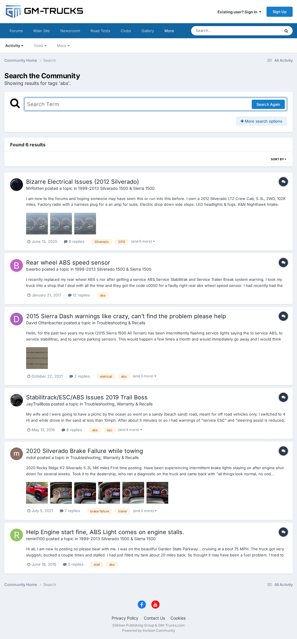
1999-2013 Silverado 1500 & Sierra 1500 (116, 188)
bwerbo (33, 269)
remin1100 (35, 538)
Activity (12, 45)
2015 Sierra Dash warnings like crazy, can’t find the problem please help (126, 316)
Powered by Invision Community (148, 630)
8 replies (73, 429)
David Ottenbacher (44, 322)
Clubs (126, 30)
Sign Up (280, 11)
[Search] (286, 30)
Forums (16, 30)
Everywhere (262, 30)
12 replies (81, 295)
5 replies (75, 564)
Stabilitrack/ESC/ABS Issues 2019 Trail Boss (87, 397)
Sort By (278, 159)
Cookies (178, 618)
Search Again (268, 104)
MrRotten (35, 188)
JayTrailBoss (38, 403)
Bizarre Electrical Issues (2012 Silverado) (82, 181)
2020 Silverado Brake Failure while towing (84, 450)
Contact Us (154, 618)
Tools (38, 45)
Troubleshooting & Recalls (121, 322)
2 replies (81, 376)
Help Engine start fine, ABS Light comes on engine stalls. (105, 532)
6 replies (76, 241)
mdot (31, 457)
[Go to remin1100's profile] (16, 535)
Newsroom (70, 30)
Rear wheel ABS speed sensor (68, 262)
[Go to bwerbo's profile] (16, 265)
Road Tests (100, 30)
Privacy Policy (125, 618)
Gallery (148, 30)
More (169, 30)
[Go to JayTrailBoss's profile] (16, 400)
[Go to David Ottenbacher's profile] (16, 319)
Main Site (41, 30)
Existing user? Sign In (238, 12)
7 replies (72, 510)
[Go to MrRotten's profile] (16, 184)
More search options (263, 121)
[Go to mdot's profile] (16, 453)
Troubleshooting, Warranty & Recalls (118, 403)
